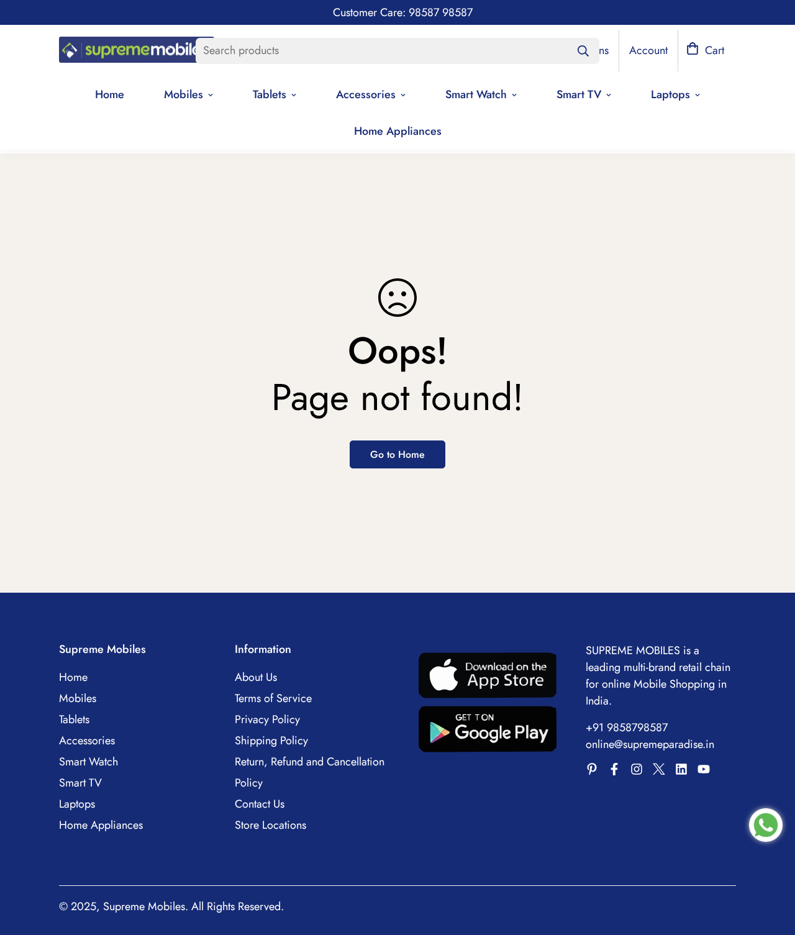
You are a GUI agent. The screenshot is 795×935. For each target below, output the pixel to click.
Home (109, 94)
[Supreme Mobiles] (136, 50)
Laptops (670, 94)
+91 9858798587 (627, 727)
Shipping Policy (271, 740)
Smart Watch (476, 94)
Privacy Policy (267, 719)
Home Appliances (398, 131)
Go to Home (397, 454)
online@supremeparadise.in (650, 744)
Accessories (366, 94)
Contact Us (259, 804)
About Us (256, 677)
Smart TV (578, 94)
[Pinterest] (592, 769)
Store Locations (270, 825)
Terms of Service (273, 698)
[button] (705, 50)
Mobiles (183, 94)
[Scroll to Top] (770, 867)
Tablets (269, 94)
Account (648, 50)
